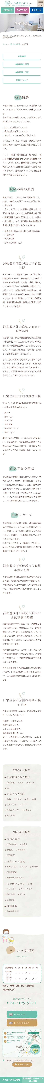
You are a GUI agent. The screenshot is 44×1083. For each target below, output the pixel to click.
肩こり (25, 805)
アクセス (37, 10)
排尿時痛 (11, 782)
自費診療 (11, 900)
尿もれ (31, 782)
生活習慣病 (12, 872)
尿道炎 (25, 844)
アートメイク (26, 889)
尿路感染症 (12, 844)
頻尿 (22, 782)
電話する (9, 10)
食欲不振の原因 (22, 64)
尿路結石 (11, 855)
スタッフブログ (23, 1023)
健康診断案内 (13, 911)
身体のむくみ (13, 810)
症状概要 (22, 56)
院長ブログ (21, 1014)
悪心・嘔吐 (31, 799)
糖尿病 (35, 866)
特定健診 (11, 894)
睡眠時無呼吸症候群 (16, 877)
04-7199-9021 (23, 1003)
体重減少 (27, 810)
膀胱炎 (10, 850)
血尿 (9, 788)
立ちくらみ (12, 805)
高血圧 (24, 866)
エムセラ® (11, 889)
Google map (23, 1064)
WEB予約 (23, 10)
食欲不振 (11, 815)
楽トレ (23, 894)
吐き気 (19, 799)
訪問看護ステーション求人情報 (33, 1079)
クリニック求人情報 (11, 1079)
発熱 (9, 799)
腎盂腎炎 (22, 850)
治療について (22, 80)
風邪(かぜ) (11, 866)
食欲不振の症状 (22, 72)
